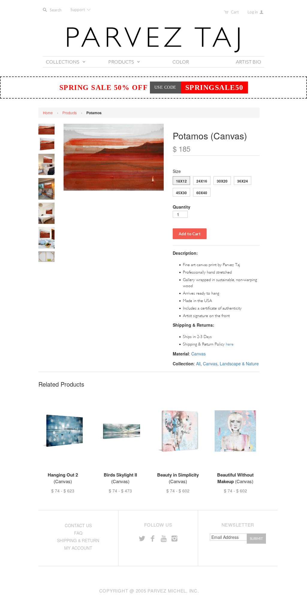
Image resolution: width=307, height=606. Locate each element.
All (198, 364)
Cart (235, 12)
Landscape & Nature (239, 364)
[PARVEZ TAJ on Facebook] (152, 538)
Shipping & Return (78, 540)
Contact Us (78, 525)
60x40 (201, 192)
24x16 (201, 181)
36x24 (242, 181)
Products (69, 112)
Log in (253, 12)
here (230, 344)
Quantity (181, 207)
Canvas (198, 354)
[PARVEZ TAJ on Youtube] (163, 538)
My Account (78, 548)
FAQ (78, 533)
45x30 (181, 192)
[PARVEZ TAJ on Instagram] (174, 538)
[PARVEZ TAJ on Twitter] (142, 538)
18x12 (181, 181)
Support (78, 9)
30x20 (222, 181)
